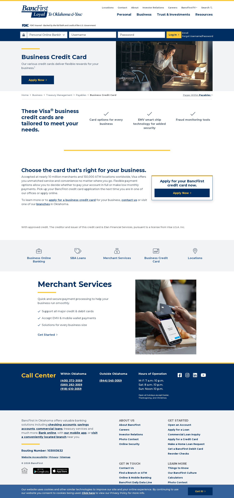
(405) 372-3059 (71, 380)
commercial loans (49, 428)
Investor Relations (153, 7)
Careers (172, 7)
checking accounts (62, 424)
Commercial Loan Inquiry (184, 434)
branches (43, 204)
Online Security (129, 444)
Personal (124, 14)
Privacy (53, 457)
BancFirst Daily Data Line (135, 482)
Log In (173, 34)
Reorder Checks (178, 453)
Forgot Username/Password (197, 36)
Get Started (46, 334)
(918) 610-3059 (71, 388)
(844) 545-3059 (111, 380)
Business (144, 14)
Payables (81, 95)
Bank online (47, 432)
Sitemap (65, 457)
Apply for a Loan (178, 429)
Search (207, 7)
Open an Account (179, 424)
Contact (122, 7)
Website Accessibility (34, 457)
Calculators (175, 477)
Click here (88, 493)
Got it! (199, 491)
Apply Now (36, 80)
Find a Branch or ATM (133, 472)
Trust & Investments (173, 14)
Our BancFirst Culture (182, 472)
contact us (129, 200)
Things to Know (178, 468)
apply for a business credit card (72, 200)
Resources (204, 14)
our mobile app (75, 432)
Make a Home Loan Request (186, 444)
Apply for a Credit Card (183, 439)
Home (25, 95)
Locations (108, 7)
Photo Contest (129, 439)
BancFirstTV (188, 7)
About (134, 7)
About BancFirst (129, 424)
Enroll (185, 33)
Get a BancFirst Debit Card (185, 448)
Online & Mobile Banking (135, 477)
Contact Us (126, 468)
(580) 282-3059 (71, 384)
